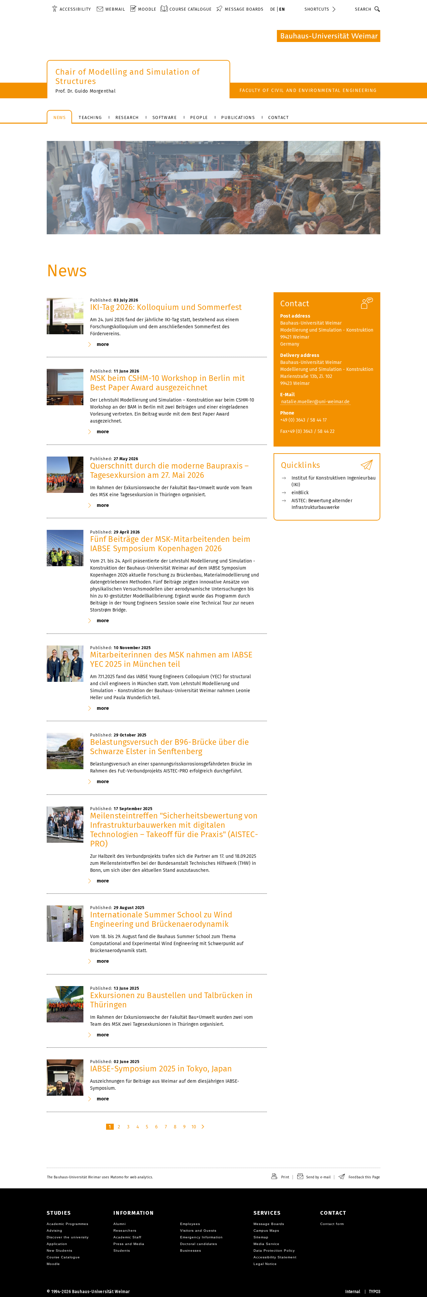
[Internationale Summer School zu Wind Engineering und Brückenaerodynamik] (65, 923)
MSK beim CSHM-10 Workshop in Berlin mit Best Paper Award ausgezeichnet (167, 383)
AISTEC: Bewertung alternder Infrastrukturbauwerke (322, 504)
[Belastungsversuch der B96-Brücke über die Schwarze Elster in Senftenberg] (65, 751)
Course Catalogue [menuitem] (190, 9)
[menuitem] (71, 9)
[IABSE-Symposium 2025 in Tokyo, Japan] (65, 1077)
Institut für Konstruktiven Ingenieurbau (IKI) (334, 481)
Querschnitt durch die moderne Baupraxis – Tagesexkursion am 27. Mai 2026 (169, 470)
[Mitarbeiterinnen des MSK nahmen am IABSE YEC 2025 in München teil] (65, 664)
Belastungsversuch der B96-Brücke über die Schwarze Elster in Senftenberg (169, 746)
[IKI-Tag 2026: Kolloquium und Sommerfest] (65, 316)
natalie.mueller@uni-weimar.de (315, 402)
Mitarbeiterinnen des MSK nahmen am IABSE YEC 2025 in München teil (171, 659)
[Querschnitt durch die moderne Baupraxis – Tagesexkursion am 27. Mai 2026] (65, 475)
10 (193, 1127)
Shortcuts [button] (317, 9)
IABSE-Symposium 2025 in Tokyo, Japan (161, 1068)
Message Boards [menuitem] (244, 9)
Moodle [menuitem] (147, 9)
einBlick (300, 493)
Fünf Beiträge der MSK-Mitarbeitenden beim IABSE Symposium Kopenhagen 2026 (170, 544)
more (103, 344)
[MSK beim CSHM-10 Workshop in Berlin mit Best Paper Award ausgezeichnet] (65, 387)
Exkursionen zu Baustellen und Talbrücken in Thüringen (171, 1000)
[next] (203, 1127)
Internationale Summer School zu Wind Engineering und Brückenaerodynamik (161, 919)
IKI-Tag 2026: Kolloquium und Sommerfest (166, 307)
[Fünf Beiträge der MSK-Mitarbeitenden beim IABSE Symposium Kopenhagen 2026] (65, 548)
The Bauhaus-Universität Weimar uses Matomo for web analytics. (100, 1177)
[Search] (377, 9)
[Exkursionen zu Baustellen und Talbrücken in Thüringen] (65, 1004)
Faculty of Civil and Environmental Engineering (308, 90)
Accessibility (75, 9)
